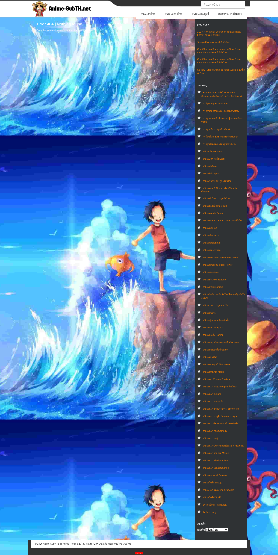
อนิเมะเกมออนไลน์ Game (215, 349)
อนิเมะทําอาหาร (211, 235)
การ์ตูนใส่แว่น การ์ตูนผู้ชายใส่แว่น (219, 144)
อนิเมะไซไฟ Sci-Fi (212, 497)
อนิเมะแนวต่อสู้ (210, 438)
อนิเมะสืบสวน (209, 312)
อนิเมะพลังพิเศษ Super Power (217, 265)
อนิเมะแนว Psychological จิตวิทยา (220, 386)
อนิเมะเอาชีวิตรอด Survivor (216, 379)
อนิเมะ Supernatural (213, 151)
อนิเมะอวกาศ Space (213, 327)
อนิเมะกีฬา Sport (211, 173)
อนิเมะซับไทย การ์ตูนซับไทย (217, 198)
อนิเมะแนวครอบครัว (213, 401)
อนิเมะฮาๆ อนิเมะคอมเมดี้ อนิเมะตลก (221, 342)
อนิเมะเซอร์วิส (210, 357)
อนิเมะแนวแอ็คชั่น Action (215, 460)
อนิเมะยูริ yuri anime (213, 287)
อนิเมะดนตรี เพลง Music (215, 206)
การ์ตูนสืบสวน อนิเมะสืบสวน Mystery (221, 111)
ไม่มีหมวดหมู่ (209, 512)
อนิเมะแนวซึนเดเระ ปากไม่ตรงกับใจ (220, 423)
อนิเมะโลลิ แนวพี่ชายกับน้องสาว (218, 490)
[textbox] (223, 5)
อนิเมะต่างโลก (210, 228)
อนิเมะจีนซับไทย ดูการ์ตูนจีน (217, 181)
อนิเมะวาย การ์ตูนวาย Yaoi (216, 305)
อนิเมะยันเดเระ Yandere (215, 279)
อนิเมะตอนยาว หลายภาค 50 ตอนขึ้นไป (222, 220)
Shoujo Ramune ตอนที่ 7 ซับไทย (213, 42)
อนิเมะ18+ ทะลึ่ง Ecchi (214, 159)
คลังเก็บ (201, 529)
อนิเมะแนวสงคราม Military (216, 453)
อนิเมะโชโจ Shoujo (212, 482)
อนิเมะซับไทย (148, 13)
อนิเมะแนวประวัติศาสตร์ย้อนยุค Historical (223, 445)
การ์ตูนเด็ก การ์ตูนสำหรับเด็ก (217, 129)
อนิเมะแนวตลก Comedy (215, 431)
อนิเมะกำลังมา (210, 166)
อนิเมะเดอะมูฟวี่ (200, 13)
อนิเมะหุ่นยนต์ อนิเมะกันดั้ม (216, 320)
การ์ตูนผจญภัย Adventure (215, 103)
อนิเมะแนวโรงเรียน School (216, 468)
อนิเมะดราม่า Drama (213, 213)
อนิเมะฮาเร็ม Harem (213, 335)
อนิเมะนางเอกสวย (212, 242)
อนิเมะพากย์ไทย (173, 13)
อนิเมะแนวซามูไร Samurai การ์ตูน (220, 416)
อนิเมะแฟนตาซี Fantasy (215, 475)
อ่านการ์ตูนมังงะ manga (215, 504)
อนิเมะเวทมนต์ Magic (213, 372)
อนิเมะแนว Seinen (212, 394)
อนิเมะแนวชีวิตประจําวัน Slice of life (221, 408)
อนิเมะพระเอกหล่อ (212, 250)
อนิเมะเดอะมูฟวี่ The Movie (216, 364)
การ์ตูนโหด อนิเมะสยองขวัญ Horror (220, 136)
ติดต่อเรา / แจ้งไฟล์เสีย (230, 13)
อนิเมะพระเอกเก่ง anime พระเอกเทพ (220, 257)
